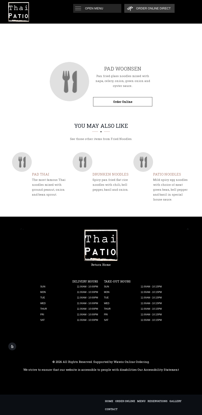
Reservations (157, 401)
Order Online (122, 102)
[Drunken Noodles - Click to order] (83, 162)
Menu (141, 401)
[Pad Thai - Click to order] (23, 162)
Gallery (175, 401)
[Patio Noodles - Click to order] (144, 162)
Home (109, 401)
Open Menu (94, 8)
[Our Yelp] (12, 346)
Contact (111, 409)
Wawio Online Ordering (131, 362)
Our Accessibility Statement (158, 370)
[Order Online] (69, 81)
